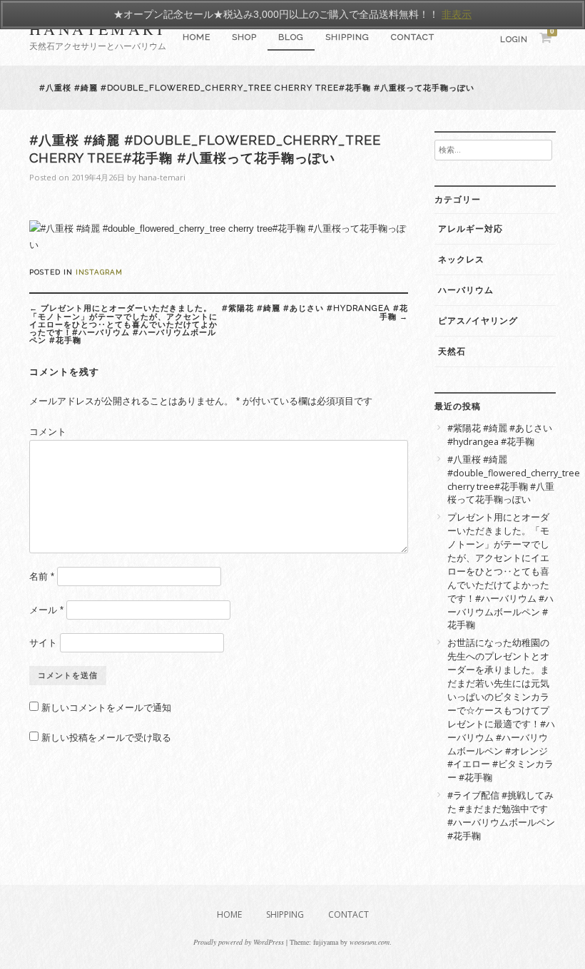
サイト (43, 642)
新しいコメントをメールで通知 (106, 707)
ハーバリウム (466, 290)
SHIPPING (347, 37)
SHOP (244, 37)
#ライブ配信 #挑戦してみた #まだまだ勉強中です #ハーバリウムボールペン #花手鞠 (501, 815)
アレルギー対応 (470, 229)
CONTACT (412, 37)
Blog (291, 37)
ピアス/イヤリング (478, 321)
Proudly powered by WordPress (238, 942)
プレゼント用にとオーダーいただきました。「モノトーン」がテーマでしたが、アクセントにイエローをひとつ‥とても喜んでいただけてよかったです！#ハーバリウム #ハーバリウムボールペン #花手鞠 (123, 324)
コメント (47, 431)
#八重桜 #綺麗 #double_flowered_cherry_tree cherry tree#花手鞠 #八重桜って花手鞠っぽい (501, 479)
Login (514, 39)
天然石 (452, 352)
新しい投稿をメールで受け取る (106, 737)
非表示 (457, 14)
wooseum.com (370, 942)
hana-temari (161, 177)
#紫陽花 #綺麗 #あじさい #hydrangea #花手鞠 (315, 312)
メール (46, 610)
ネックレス (461, 260)
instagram (99, 272)
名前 (41, 576)
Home (196, 37)
